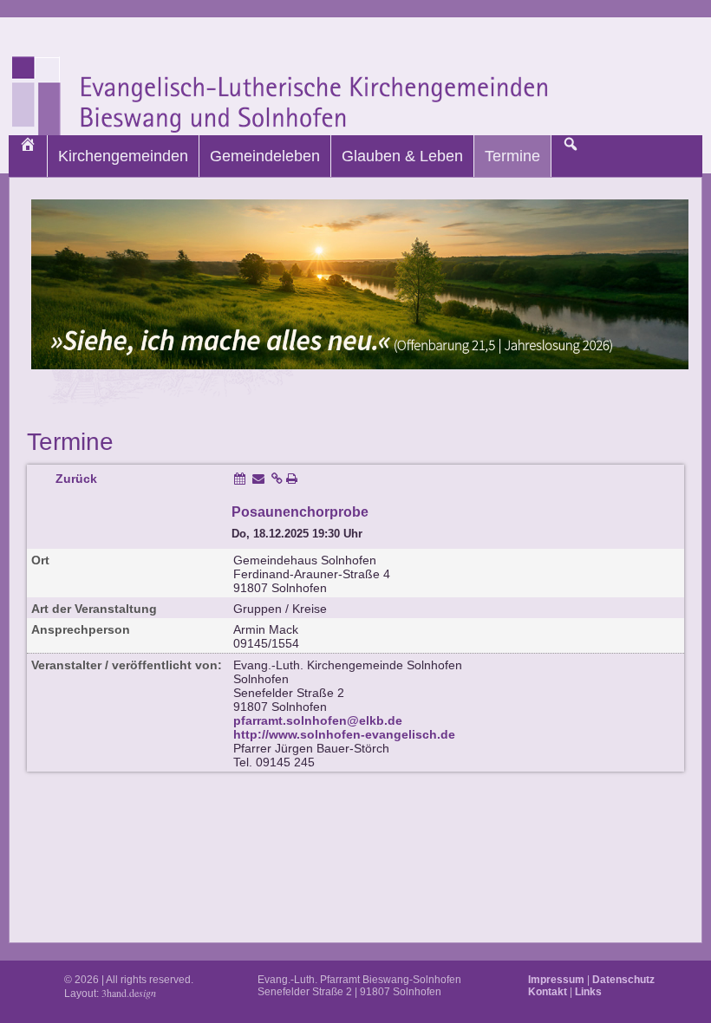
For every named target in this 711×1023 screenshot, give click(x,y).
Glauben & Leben (402, 156)
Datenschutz (623, 980)
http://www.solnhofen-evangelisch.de (344, 734)
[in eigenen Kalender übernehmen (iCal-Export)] (239, 478)
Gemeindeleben (265, 156)
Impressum (556, 980)
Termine (512, 156)
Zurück (76, 478)
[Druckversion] (291, 478)
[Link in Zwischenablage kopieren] (277, 478)
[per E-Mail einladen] (258, 478)
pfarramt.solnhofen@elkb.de (317, 720)
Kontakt (547, 992)
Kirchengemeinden (123, 156)
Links (588, 992)
